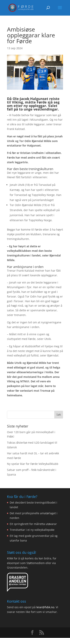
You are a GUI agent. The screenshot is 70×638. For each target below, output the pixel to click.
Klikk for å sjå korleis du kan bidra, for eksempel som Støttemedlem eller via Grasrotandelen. (31, 563)
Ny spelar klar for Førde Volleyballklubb (32, 464)
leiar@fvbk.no (45, 607)
